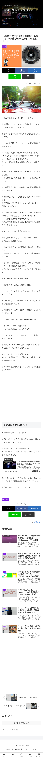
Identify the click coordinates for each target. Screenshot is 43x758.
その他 (6, 499)
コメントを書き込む (21, 723)
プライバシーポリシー (21, 745)
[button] (28, 76)
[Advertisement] (21, 397)
